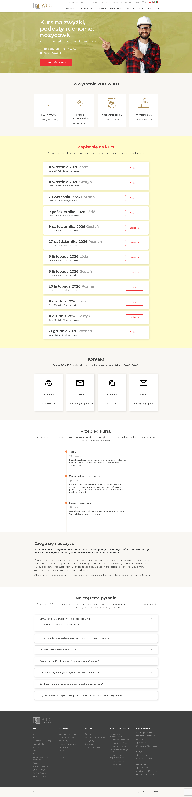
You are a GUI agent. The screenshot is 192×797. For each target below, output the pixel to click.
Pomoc (62, 757)
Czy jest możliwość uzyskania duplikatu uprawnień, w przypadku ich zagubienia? (81, 695)
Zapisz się (134, 168)
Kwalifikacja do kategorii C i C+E (121, 751)
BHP (157, 8)
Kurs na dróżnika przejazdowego (116, 735)
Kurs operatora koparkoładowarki (117, 756)
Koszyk (138, 2)
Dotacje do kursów (95, 2)
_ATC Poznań (40, 773)
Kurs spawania (116, 764)
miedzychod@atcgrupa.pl (147, 771)
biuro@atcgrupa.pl (143, 403)
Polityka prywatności (41, 766)
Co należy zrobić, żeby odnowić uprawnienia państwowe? (69, 661)
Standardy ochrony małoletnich (40, 758)
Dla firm (87, 734)
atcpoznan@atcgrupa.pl (80, 403)
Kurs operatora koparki (119, 761)
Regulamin (37, 763)
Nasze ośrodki (38, 744)
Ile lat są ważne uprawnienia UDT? (58, 650)
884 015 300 (142, 768)
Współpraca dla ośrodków (94, 737)
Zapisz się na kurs (56, 62)
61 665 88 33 (142, 743)
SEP (149, 8)
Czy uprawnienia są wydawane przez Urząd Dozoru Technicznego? (75, 638)
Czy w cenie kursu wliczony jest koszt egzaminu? (65, 619)
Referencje (37, 737)
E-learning (62, 754)
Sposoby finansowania (67, 744)
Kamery (36, 747)
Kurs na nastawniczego (119, 743)
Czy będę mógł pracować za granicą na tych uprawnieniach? (71, 684)
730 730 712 (111, 403)
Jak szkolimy (64, 747)
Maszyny (69, 8)
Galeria (61, 751)
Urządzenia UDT (85, 8)
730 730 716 (48, 403)
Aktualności (80, 2)
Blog (107, 2)
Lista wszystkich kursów (68, 734)
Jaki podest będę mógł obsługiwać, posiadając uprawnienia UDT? (74, 672)
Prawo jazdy (115, 8)
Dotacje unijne (90, 741)
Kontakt (128, 2)
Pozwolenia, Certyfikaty (42, 741)
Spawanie (101, 8)
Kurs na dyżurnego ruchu (120, 740)
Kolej (141, 8)
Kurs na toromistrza (118, 746)
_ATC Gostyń (40, 770)
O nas (71, 2)
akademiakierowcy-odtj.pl (147, 774)
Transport (130, 8)
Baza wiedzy (117, 2)
